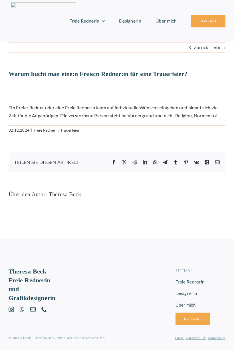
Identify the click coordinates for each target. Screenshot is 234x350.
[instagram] (11, 309)
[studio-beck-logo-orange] (43, 4)
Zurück (201, 47)
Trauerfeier (70, 130)
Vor (217, 47)
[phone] (44, 309)
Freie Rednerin (46, 130)
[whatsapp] (22, 309)
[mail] (33, 309)
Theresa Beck (65, 194)
